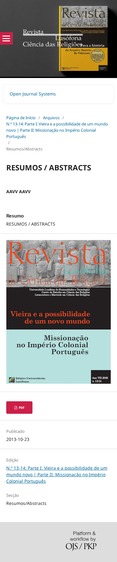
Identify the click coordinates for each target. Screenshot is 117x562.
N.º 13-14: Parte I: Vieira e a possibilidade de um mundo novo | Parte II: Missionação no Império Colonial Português (57, 130)
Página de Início (21, 117)
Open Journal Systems (33, 94)
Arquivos (51, 117)
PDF (21, 407)
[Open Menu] (6, 38)
